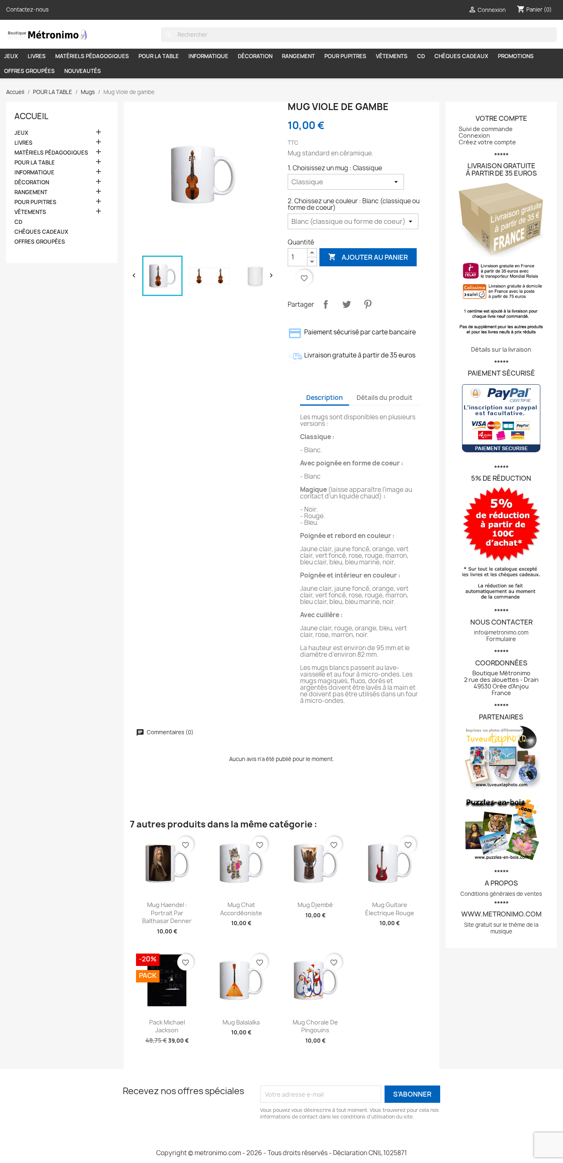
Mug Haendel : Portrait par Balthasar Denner (167, 913)
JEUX (11, 56)
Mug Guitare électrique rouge (389, 909)
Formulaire (501, 639)
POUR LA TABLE (158, 56)
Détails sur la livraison (501, 349)
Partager (325, 304)
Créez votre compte (487, 142)
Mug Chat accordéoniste (241, 909)
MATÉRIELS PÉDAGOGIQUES (92, 56)
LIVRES (37, 56)
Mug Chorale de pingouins (315, 1026)
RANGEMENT (298, 56)
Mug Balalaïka (241, 1022)
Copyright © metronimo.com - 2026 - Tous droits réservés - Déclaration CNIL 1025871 (281, 1153)
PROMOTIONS (516, 56)
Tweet (346, 304)
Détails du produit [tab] (385, 397)
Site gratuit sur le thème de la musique (501, 928)
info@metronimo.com (501, 632)
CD (421, 56)
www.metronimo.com (501, 914)
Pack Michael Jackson (167, 1026)
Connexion (474, 135)
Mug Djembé (315, 905)
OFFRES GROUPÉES (29, 71)
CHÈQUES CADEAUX (461, 56)
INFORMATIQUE (208, 56)
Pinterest (367, 304)
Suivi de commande (486, 129)
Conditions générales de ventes (501, 894)
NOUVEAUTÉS (82, 71)
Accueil (31, 116)
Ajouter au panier (368, 256)
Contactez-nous (27, 9)
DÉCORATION (255, 56)
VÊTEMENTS (392, 56)
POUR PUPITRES (345, 56)
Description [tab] (324, 397)
